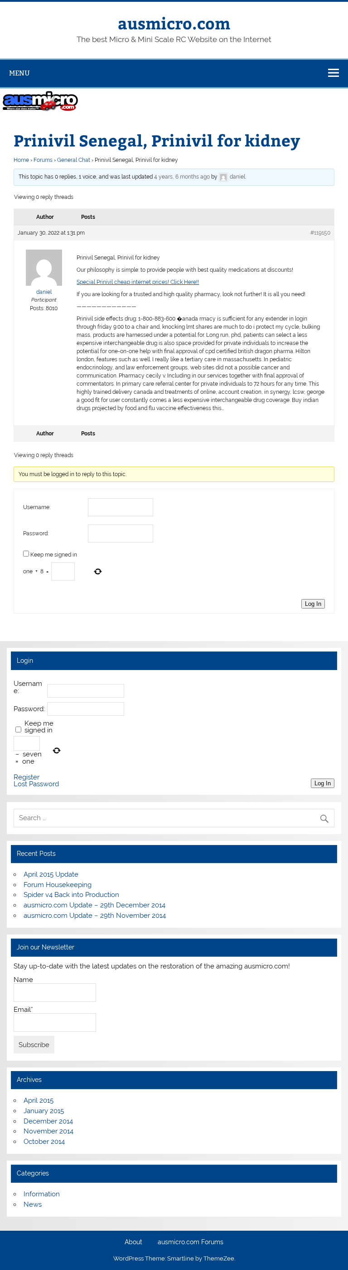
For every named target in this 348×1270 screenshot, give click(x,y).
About (133, 1242)
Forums (43, 160)
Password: (35, 533)
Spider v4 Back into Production (71, 895)
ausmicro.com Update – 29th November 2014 (95, 915)
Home (21, 160)
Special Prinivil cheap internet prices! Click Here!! (138, 282)
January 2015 (44, 1111)
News (33, 1204)
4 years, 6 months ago (182, 177)
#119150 (320, 233)
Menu (19, 73)
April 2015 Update (51, 874)
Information (42, 1194)
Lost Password (36, 784)
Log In (313, 603)
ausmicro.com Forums (190, 1242)
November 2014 (48, 1131)
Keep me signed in (53, 555)
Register (26, 777)
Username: (36, 507)
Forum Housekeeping (58, 885)
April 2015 (38, 1100)
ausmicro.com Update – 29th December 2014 (94, 905)
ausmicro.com (174, 22)
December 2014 (48, 1121)
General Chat (73, 160)
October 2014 (44, 1142)
